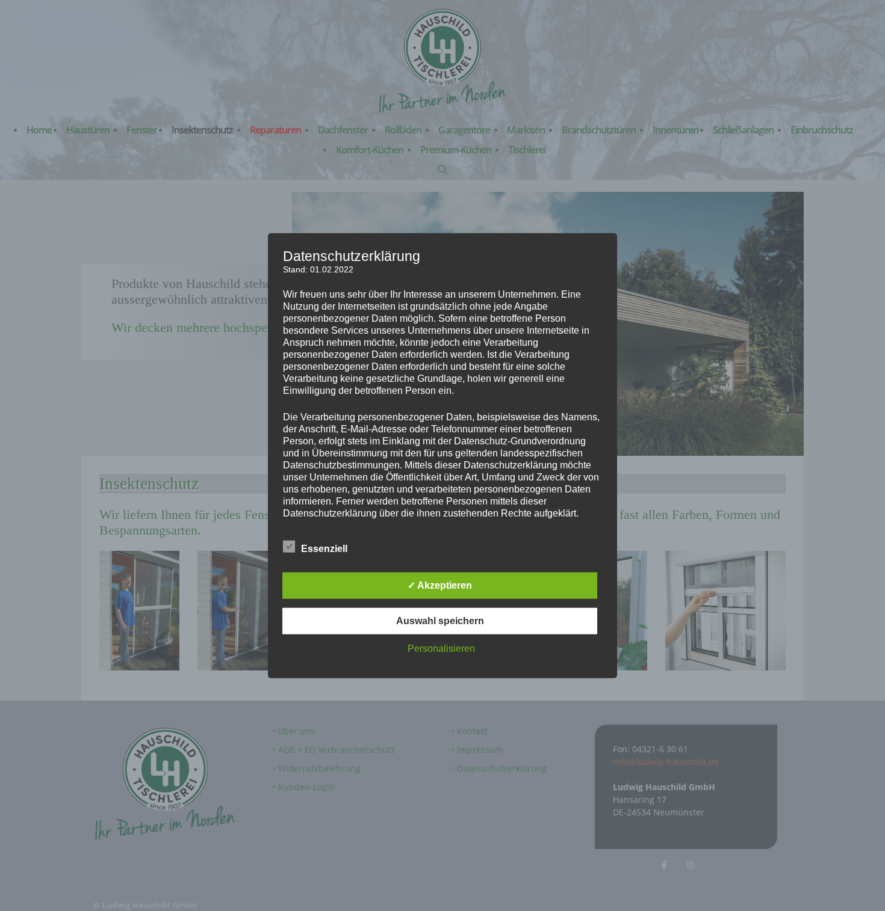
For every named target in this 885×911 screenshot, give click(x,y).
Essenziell (324, 549)
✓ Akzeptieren (440, 585)
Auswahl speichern (440, 621)
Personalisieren (441, 648)
